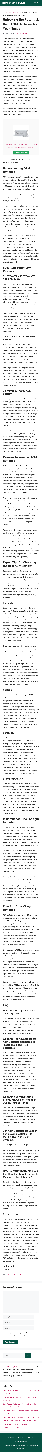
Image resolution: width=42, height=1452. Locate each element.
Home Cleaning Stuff (13, 2)
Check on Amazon (22, 153)
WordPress (20, 1448)
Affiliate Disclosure (21, 1441)
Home (5, 12)
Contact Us (19, 1437)
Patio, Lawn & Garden (14, 12)
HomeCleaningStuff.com (12, 1367)
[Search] (28, 1355)
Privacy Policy (29, 1437)
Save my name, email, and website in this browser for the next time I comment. (20, 1334)
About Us (11, 1437)
